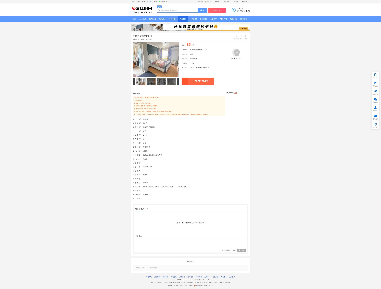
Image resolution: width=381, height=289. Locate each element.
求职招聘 (173, 19)
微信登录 (164, 1)
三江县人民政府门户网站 (140, 268)
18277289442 (201, 81)
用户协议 (190, 277)
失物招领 (213, 19)
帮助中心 (224, 277)
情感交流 (233, 19)
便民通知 (162, 19)
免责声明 (207, 277)
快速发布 (235, 1)
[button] (134, 81)
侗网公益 (152, 19)
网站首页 (200, 1)
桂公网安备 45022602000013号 (204, 285)
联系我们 (165, 277)
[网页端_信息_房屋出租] (190, 27)
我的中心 (217, 1)
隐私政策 (215, 277)
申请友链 (149, 277)
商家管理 (226, 1)
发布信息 (216, 10)
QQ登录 (154, 1)
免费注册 (145, 1)
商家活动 (243, 19)
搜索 (202, 10)
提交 (242, 250)
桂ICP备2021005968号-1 (180, 285)
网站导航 (245, 1)
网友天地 (223, 19)
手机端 (209, 1)
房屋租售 (183, 19)
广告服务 (182, 277)
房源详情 (136, 94)
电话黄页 (203, 19)
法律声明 (199, 277)
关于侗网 (157, 277)
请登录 (138, 1)
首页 (134, 19)
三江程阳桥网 (153, 268)
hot (235, 92)
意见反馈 (232, 277)
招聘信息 (174, 277)
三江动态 (142, 19)
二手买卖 (193, 19)
